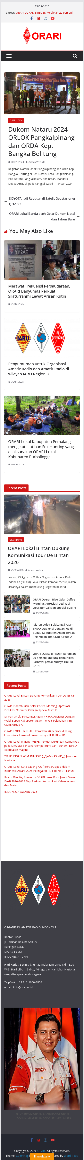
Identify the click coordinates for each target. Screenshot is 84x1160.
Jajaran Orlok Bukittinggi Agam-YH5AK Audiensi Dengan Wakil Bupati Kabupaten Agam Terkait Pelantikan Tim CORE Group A (54, 631)
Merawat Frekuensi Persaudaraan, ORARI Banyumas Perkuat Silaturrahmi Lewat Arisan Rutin (39, 291)
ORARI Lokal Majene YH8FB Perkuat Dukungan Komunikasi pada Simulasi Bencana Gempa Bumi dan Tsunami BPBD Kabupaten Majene (42, 746)
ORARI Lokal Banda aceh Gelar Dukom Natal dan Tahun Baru (42, 216)
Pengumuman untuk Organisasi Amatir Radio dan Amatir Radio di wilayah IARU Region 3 (38, 369)
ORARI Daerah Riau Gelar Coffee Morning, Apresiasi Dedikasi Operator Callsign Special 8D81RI (54, 603)
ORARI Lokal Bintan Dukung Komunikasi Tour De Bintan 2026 (38, 555)
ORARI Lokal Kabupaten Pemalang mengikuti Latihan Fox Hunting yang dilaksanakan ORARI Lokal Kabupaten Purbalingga (41, 449)
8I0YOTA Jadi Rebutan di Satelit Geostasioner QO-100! (42, 201)
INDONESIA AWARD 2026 (20, 792)
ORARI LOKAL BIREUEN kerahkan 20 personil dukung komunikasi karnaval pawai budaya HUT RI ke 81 (54, 660)
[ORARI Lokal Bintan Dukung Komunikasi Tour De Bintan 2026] (42, 514)
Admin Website (37, 162)
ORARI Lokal (16, 120)
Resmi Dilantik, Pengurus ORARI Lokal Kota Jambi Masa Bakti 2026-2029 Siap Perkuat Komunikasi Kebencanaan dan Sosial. (39, 781)
